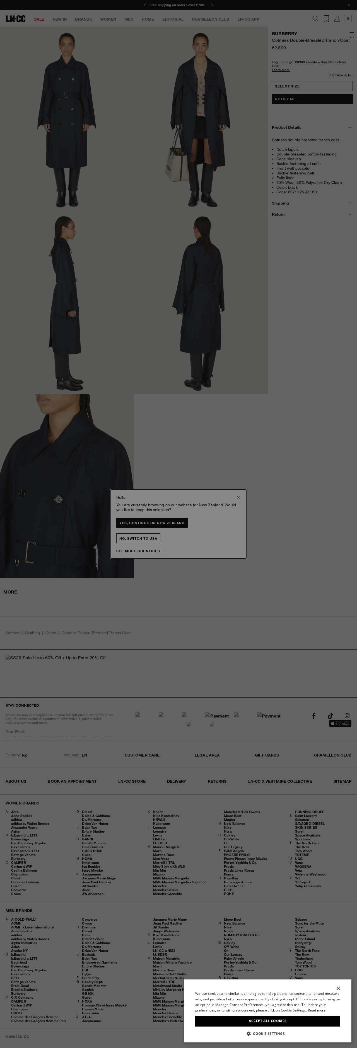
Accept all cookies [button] (267, 1020)
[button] (267, 1033)
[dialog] (267, 1010)
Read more (317, 1010)
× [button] (338, 988)
